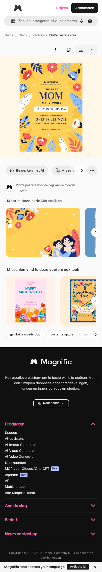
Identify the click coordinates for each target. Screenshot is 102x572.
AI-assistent (14, 438)
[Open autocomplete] (11, 21)
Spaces (11, 432)
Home (9, 35)
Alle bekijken (51, 201)
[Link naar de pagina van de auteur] (9, 188)
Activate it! (78, 567)
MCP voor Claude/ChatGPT (31, 468)
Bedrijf (11, 519)
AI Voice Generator (20, 456)
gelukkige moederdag (25, 334)
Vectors (38, 35)
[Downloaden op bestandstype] (92, 50)
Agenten (15, 475)
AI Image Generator (20, 445)
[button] (51, 403)
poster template (62, 334)
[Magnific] (51, 363)
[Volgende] (81, 170)
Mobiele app (15, 486)
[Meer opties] (55, 50)
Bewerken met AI (30, 170)
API (7, 481)
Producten (14, 423)
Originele (32, 66)
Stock (23, 35)
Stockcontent (15, 463)
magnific (22, 190)
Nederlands (51, 403)
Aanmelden (84, 8)
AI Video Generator (20, 450)
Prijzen (62, 8)
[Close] (95, 567)
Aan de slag (16, 505)
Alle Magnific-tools (20, 493)
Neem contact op (21, 533)
